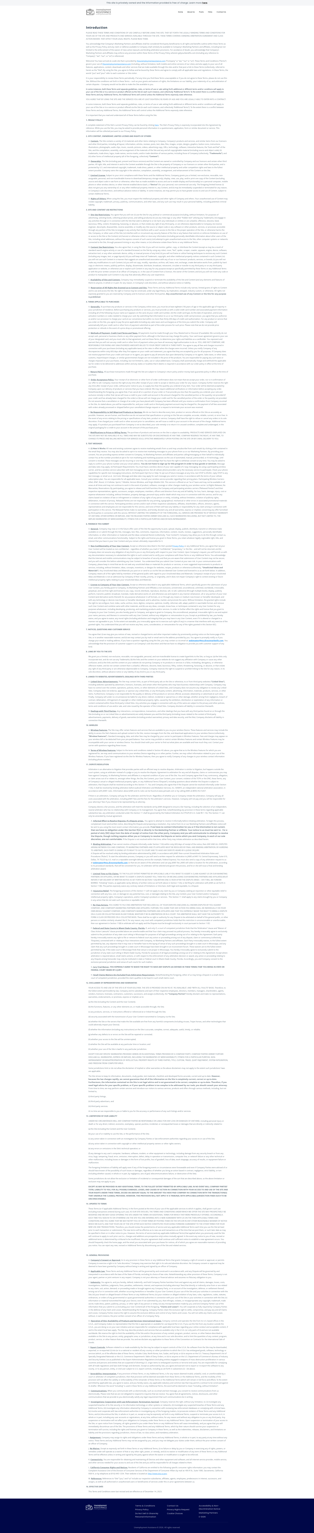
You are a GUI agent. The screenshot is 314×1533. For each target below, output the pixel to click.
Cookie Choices (175, 1513)
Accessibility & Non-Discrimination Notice (209, 1507)
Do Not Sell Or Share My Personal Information (146, 1515)
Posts (201, 12)
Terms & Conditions (145, 1505)
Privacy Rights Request (178, 1509)
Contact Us (221, 12)
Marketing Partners (208, 1512)
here (204, 2)
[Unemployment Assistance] (96, 1507)
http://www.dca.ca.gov (157, 1473)
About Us (191, 12)
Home (180, 12)
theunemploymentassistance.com (151, 61)
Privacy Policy (178, 546)
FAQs (210, 12)
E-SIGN (202, 1516)
